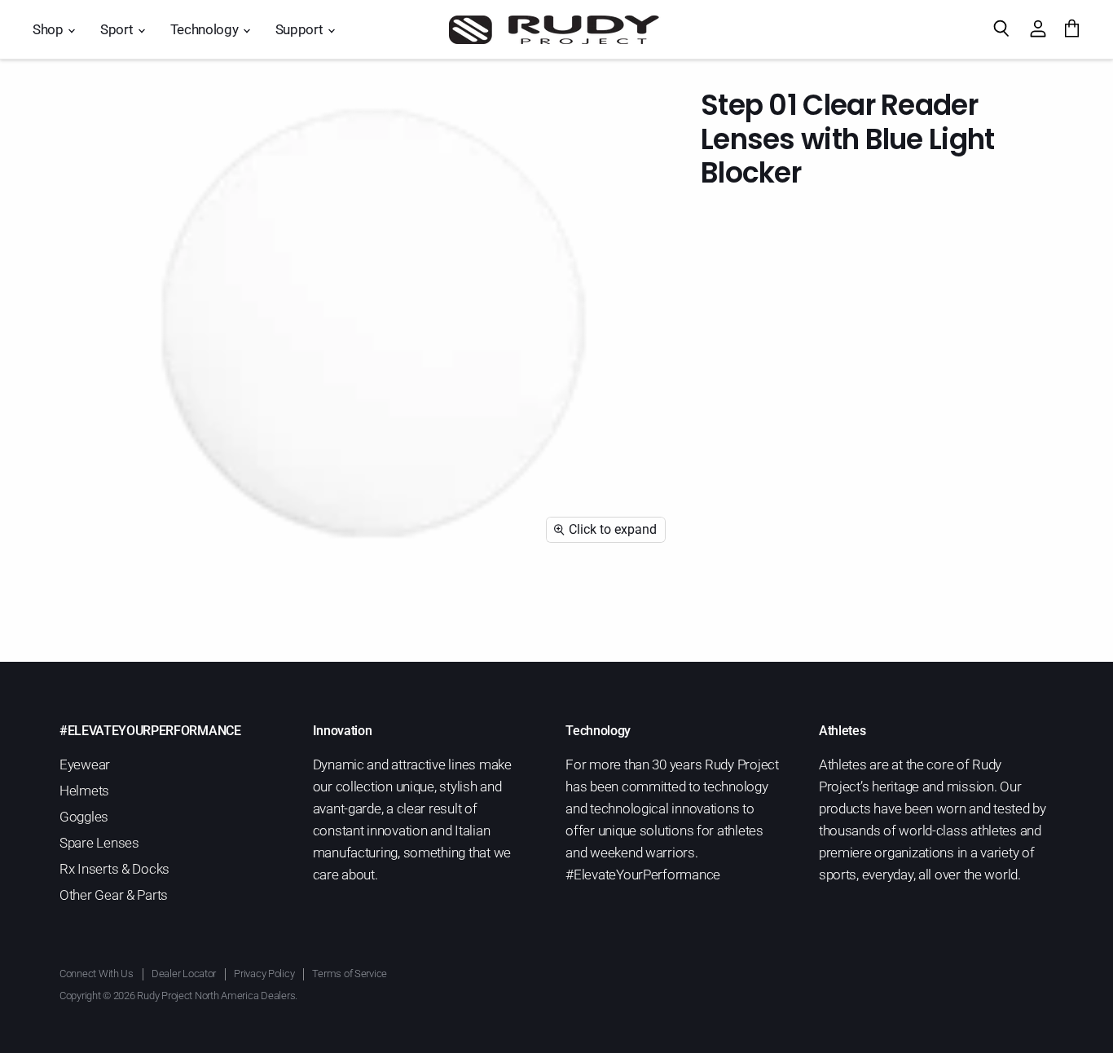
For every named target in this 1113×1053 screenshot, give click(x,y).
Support (300, 29)
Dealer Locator (184, 973)
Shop (49, 29)
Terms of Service (349, 973)
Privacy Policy (264, 973)
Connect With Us (96, 973)
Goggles (83, 816)
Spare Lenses (99, 843)
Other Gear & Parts (113, 895)
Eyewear (84, 764)
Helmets (84, 790)
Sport (118, 29)
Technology (205, 29)
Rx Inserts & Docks (114, 869)
